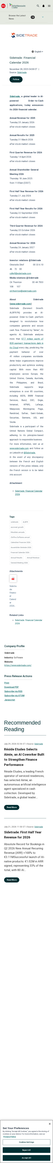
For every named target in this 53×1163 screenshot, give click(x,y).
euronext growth (17, 527)
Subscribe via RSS (13, 691)
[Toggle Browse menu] (43, 17)
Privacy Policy (9, 1137)
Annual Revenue (33, 558)
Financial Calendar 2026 (20, 552)
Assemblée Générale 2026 (21, 547)
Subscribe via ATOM (14, 695)
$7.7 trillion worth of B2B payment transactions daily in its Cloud (26, 343)
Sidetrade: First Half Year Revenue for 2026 (22, 834)
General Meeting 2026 (19, 563)
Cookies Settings (26, 1142)
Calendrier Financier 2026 (20, 542)
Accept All (26, 1158)
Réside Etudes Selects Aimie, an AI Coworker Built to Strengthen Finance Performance (24, 757)
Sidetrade (22, 72)
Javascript (9, 700)
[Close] (50, 1124)
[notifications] (43, 6)
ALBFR (25, 522)
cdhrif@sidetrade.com (20, 273)
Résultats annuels (18, 532)
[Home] (13, 5)
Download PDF (11, 687)
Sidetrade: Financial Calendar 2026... (13, 596)
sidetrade (14, 522)
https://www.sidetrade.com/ (18, 665)
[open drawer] (49, 6)
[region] (26, 1141)
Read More (12, 807)
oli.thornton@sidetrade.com (23, 291)
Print (6, 683)
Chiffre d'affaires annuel (20, 537)
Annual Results (16, 558)
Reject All (26, 1150)
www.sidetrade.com (19, 448)
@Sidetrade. (30, 452)
